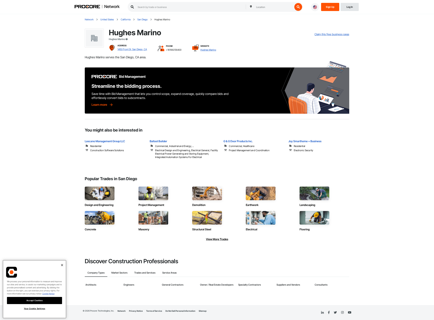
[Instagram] (342, 312)
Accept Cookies (34, 300)
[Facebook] (329, 312)
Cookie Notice (48, 293)
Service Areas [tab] (169, 272)
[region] (34, 289)
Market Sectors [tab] (119, 272)
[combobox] (273, 7)
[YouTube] (349, 312)
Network (112, 6)
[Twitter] (335, 312)
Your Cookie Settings (34, 308)
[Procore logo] (87, 7)
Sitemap (202, 311)
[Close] (62, 265)
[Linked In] (322, 312)
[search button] (298, 7)
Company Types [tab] (96, 272)
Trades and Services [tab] (144, 272)
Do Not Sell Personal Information (180, 311)
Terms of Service (154, 311)
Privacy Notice (136, 311)
